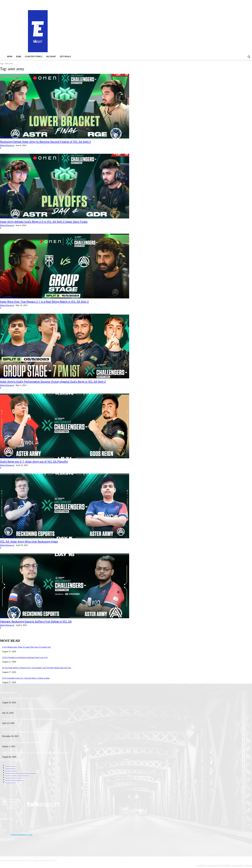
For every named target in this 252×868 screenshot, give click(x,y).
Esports (3, 617)
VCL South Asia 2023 (9, 137)
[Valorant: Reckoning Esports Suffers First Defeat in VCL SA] (64, 586)
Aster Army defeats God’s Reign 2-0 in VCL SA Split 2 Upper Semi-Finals (44, 221)
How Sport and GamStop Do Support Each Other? (21, 742)
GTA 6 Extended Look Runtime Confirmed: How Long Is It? (25, 657)
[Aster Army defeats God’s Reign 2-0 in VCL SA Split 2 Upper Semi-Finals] (64, 186)
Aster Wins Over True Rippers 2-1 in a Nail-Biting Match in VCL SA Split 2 (44, 301)
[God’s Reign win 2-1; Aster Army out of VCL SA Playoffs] (64, 426)
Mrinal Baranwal (7, 145)
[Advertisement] (164, 31)
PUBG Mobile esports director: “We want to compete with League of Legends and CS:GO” (36, 752)
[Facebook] (2, 846)
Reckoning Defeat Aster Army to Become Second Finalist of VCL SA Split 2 (45, 141)
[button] (249, 56)
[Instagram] (9, 846)
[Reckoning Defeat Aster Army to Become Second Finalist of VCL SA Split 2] (64, 106)
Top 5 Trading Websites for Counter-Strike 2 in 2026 (22, 698)
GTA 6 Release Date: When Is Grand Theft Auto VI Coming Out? (26, 647)
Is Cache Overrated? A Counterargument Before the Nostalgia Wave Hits (29, 719)
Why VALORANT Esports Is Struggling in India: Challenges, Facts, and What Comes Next (36, 709)
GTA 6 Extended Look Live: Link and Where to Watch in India (25, 678)
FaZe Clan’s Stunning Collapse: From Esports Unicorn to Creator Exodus (29, 732)
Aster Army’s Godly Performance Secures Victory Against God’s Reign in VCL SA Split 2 (53, 381)
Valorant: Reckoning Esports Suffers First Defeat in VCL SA (36, 621)
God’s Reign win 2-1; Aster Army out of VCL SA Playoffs (34, 461)
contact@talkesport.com (22, 834)
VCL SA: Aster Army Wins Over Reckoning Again (29, 541)
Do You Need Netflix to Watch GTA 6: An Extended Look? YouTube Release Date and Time (36, 668)
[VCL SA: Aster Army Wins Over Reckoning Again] (64, 506)
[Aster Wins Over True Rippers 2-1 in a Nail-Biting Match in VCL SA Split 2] (64, 266)
